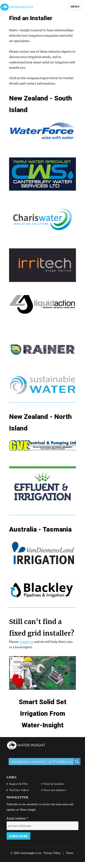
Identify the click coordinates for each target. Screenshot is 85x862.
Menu (75, 6)
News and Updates (55, 790)
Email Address (17, 818)
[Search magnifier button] (76, 761)
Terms (69, 853)
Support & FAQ (18, 783)
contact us (26, 642)
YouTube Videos (19, 790)
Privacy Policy (52, 853)
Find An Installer (54, 783)
